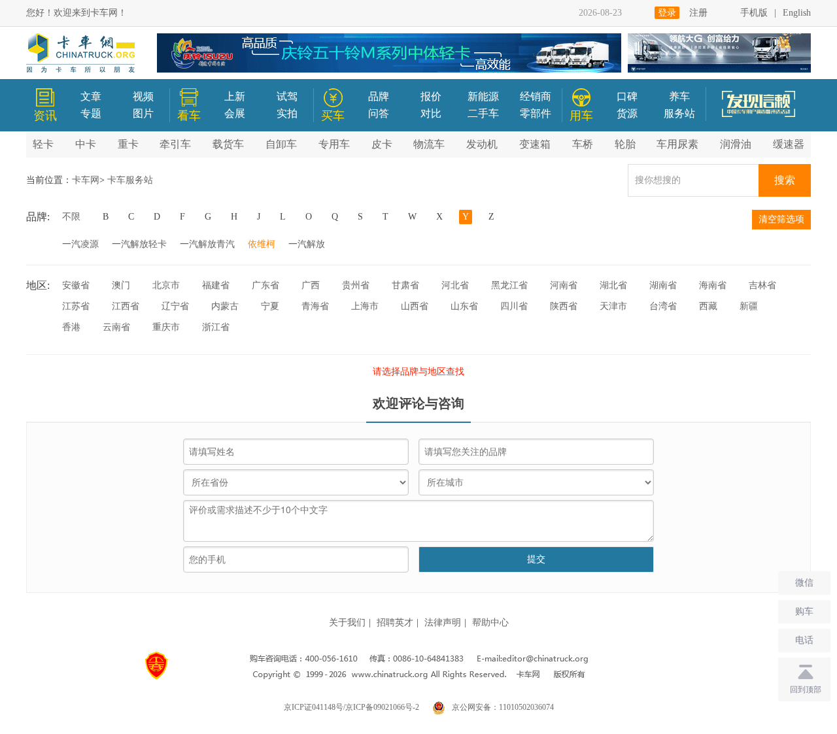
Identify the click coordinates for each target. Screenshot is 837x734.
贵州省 (355, 285)
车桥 (582, 144)
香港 (71, 327)
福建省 (216, 285)
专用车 (334, 144)
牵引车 (175, 144)
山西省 (414, 306)
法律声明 (442, 622)
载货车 (228, 144)
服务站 (679, 113)
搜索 (784, 180)
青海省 (315, 306)
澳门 (121, 285)
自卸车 (281, 144)
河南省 (563, 285)
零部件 (535, 113)
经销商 (535, 96)
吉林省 (762, 285)
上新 (234, 96)
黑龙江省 (509, 285)
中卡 (85, 144)
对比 (430, 113)
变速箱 (535, 144)
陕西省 (563, 306)
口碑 (627, 96)
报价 (430, 96)
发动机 (482, 144)
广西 (310, 285)
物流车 (429, 144)
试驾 (287, 96)
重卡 (128, 144)
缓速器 (788, 144)
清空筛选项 (781, 219)
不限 (71, 217)
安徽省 (76, 285)
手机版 (754, 13)
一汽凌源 (80, 244)
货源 (627, 113)
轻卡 (43, 144)
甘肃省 (405, 285)
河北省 (455, 285)
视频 (143, 96)
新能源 (483, 96)
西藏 (708, 306)
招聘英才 (395, 622)
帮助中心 (490, 622)
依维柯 (261, 244)
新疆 (749, 306)
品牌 (378, 96)
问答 (378, 113)
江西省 (125, 306)
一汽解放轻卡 (139, 244)
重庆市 (166, 327)
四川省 (514, 306)
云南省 (116, 327)
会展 (234, 113)
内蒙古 (225, 306)
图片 (143, 113)
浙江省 (216, 327)
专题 (90, 113)
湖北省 (613, 285)
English (797, 13)
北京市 (166, 285)
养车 (679, 96)
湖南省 (663, 285)
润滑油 (735, 144)
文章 (90, 96)
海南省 (712, 285)
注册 (698, 13)
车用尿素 (677, 144)
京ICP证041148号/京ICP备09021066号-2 (351, 707)
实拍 (287, 113)
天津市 (613, 306)
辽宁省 (175, 306)
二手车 (483, 113)
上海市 (365, 306)
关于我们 (347, 622)
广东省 (265, 285)
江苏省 (76, 306)
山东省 (464, 306)
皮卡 (381, 144)
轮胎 (625, 144)
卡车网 (85, 180)
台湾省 (663, 306)
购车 (804, 611)
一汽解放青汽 (207, 244)
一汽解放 (306, 244)
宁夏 (270, 306)
